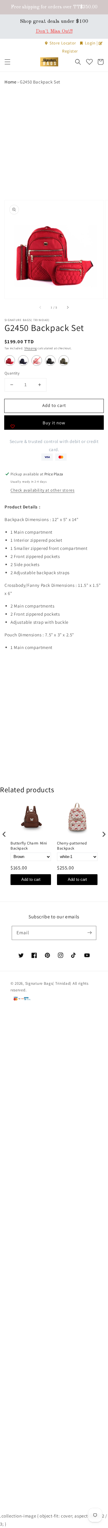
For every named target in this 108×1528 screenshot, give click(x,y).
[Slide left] (40, 307)
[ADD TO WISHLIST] (12, 426)
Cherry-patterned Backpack (72, 846)
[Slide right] (67, 307)
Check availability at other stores (42, 490)
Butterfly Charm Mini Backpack (28, 846)
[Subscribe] (89, 932)
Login (90, 43)
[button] (7, 61)
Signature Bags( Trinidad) (49, 983)
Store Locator (62, 43)
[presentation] (4, 834)
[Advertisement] (54, 143)
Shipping (30, 348)
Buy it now (54, 423)
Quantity (12, 373)
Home (10, 82)
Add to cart (30, 879)
